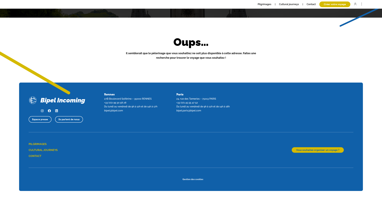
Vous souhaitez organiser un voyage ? (317, 150)
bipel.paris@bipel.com (188, 110)
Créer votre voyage (335, 4)
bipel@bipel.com (113, 110)
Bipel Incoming (62, 100)
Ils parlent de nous (69, 119)
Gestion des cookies (192, 179)
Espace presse (40, 119)
